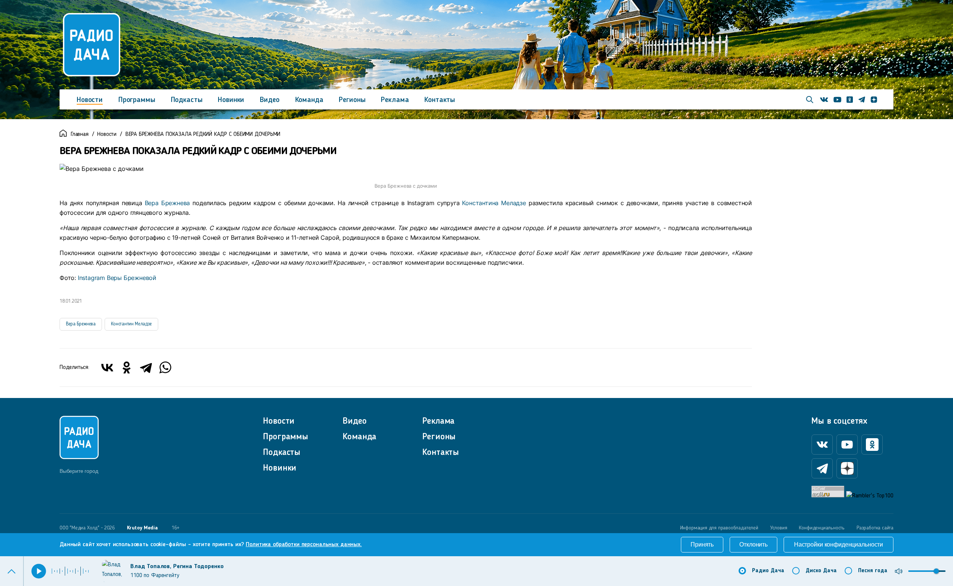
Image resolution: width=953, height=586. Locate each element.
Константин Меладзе (131, 324)
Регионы (352, 100)
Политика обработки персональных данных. (304, 545)
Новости (90, 100)
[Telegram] (146, 367)
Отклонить (753, 544)
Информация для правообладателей (719, 528)
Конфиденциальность (822, 528)
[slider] (936, 571)
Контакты (439, 100)
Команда (309, 100)
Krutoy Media (142, 528)
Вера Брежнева (167, 203)
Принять (702, 544)
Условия (778, 528)
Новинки (231, 100)
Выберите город (79, 471)
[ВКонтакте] (107, 367)
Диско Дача (821, 571)
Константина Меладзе (494, 203)
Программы (136, 100)
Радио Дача (768, 571)
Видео (269, 100)
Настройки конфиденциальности (838, 544)
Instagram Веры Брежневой (117, 277)
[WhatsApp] (165, 367)
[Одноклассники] (127, 367)
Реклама (395, 100)
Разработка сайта (875, 528)
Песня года (872, 571)
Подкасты (187, 100)
